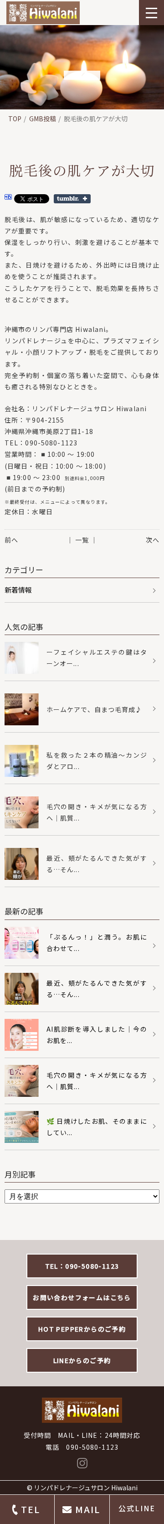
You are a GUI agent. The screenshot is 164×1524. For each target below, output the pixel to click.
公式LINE (136, 1508)
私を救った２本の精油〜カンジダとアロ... (96, 760)
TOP (14, 118)
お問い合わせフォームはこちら (82, 1297)
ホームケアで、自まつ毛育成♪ (94, 709)
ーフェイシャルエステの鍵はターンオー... (96, 657)
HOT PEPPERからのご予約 (82, 1328)
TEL (30, 1509)
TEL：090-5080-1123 (82, 1266)
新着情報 (18, 589)
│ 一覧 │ (82, 539)
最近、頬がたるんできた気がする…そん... (96, 863)
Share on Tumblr (72, 198)
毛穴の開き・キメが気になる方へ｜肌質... (96, 812)
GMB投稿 (42, 118)
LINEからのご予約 (82, 1360)
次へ (152, 539)
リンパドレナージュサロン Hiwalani (86, 1487)
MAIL (87, 1509)
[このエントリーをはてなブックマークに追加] (8, 198)
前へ (11, 539)
